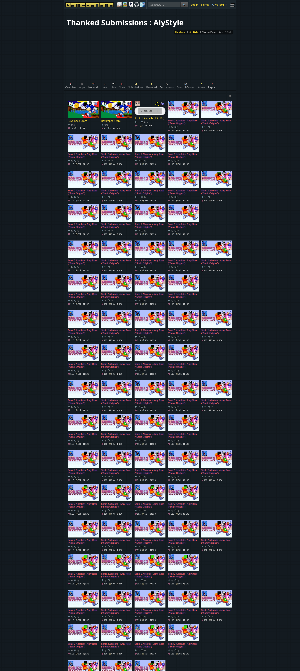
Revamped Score (77, 121)
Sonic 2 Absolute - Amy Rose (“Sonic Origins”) (182, 122)
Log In (194, 4)
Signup (205, 4)
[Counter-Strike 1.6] (131, 5)
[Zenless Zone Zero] (119, 5)
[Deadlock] (137, 5)
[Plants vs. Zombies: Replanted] (125, 5)
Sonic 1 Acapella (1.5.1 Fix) (149, 118)
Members (180, 32)
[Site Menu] (232, 4)
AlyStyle (194, 32)
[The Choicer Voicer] (142, 5)
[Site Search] (184, 4)
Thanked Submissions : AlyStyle (217, 32)
